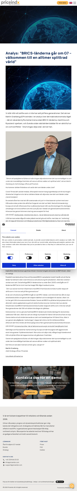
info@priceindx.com (12, 462)
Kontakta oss (31, 392)
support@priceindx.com (13, 465)
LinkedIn (60, 482)
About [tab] (64, 230)
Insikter (42, 450)
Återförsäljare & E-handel (11, 444)
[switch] (29, 257)
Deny (14, 265)
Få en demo (62, 3)
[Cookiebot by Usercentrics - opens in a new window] (66, 224)
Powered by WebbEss (64, 488)
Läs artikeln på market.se (14, 356)
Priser (42, 444)
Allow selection (39, 265)
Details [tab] (38, 230)
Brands (5, 447)
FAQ (41, 447)
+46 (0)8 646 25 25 (12, 460)
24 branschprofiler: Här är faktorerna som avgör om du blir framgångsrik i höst (41, 326)
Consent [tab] (13, 230)
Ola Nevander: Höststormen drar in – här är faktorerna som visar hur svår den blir (41, 215)
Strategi (5, 450)
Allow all (63, 265)
